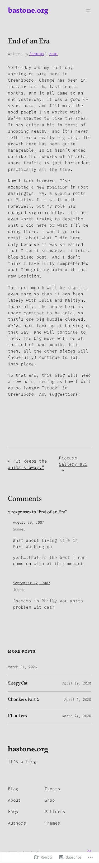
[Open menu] (88, 11)
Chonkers (17, 716)
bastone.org (28, 11)
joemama (36, 53)
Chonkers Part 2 (23, 699)
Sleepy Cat (17, 683)
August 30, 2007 (28, 522)
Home (53, 53)
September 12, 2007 (31, 583)
